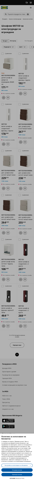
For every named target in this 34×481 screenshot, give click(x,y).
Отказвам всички (17, 470)
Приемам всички (17, 474)
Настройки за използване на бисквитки (16, 465)
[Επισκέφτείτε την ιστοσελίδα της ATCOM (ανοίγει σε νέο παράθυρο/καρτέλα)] (17, 478)
